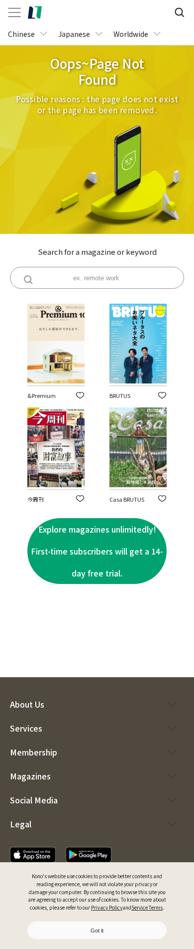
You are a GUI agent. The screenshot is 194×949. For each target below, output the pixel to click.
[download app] (33, 855)
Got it (97, 931)
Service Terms (147, 907)
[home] (35, 12)
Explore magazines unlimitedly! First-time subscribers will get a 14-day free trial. (97, 551)
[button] (80, 395)
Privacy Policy (106, 907)
